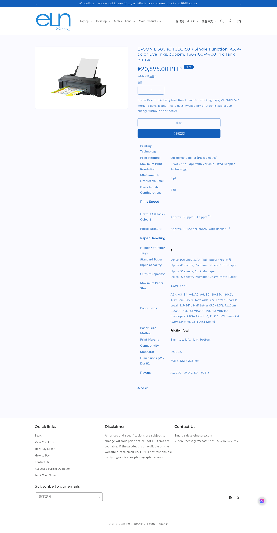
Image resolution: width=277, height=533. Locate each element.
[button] (86, 21)
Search (39, 435)
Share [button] (144, 388)
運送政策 (163, 524)
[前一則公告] (36, 3)
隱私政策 (138, 524)
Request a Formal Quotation (53, 468)
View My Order (44, 442)
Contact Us (42, 462)
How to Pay (42, 455)
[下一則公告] (241, 3)
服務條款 (150, 524)
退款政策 (125, 524)
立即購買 (179, 133)
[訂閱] (98, 497)
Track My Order (44, 448)
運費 (152, 76)
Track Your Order (45, 475)
